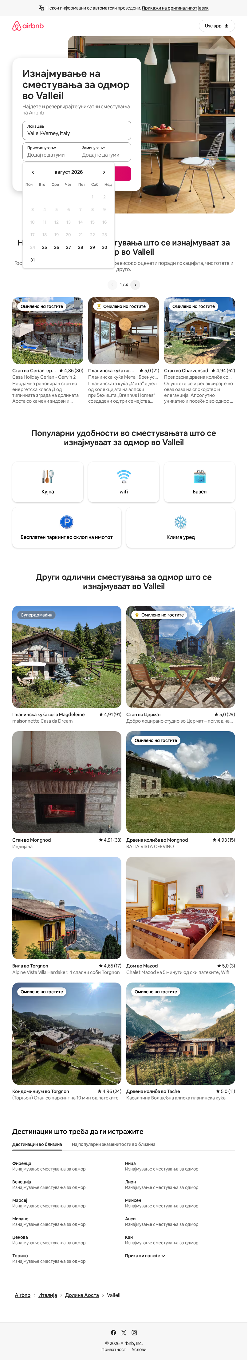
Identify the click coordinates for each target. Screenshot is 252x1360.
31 (32, 260)
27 (68, 247)
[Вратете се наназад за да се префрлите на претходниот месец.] (33, 172)
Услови (139, 1349)
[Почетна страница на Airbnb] (28, 25)
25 (44, 247)
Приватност (113, 1349)
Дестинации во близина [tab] (37, 1144)
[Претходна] (112, 285)
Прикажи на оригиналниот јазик (175, 8)
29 (92, 247)
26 (56, 247)
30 (104, 247)
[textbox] (49, 154)
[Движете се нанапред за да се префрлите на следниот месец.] (104, 172)
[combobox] (76, 133)
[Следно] (135, 285)
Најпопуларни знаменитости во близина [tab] (114, 1144)
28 (80, 247)
